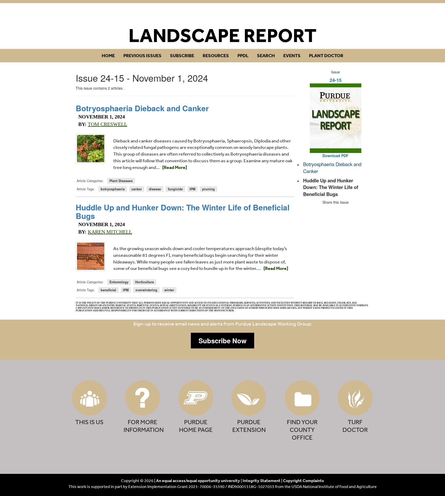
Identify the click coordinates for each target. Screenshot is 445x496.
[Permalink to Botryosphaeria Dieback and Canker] (91, 149)
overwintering (146, 290)
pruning (208, 189)
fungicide (175, 189)
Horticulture (144, 282)
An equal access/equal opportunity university (198, 480)
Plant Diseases (121, 180)
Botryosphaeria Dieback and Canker (142, 108)
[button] (222, 341)
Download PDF (335, 155)
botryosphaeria (113, 189)
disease (155, 189)
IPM (192, 189)
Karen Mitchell (110, 232)
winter (169, 290)
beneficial (108, 290)
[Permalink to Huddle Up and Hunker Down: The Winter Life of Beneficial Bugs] (91, 256)
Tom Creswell (107, 124)
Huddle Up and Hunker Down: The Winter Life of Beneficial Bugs (182, 211)
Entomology (119, 282)
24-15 (335, 79)
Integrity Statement (261, 480)
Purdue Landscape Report (223, 14)
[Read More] (174, 167)
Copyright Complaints (303, 480)
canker (136, 189)
